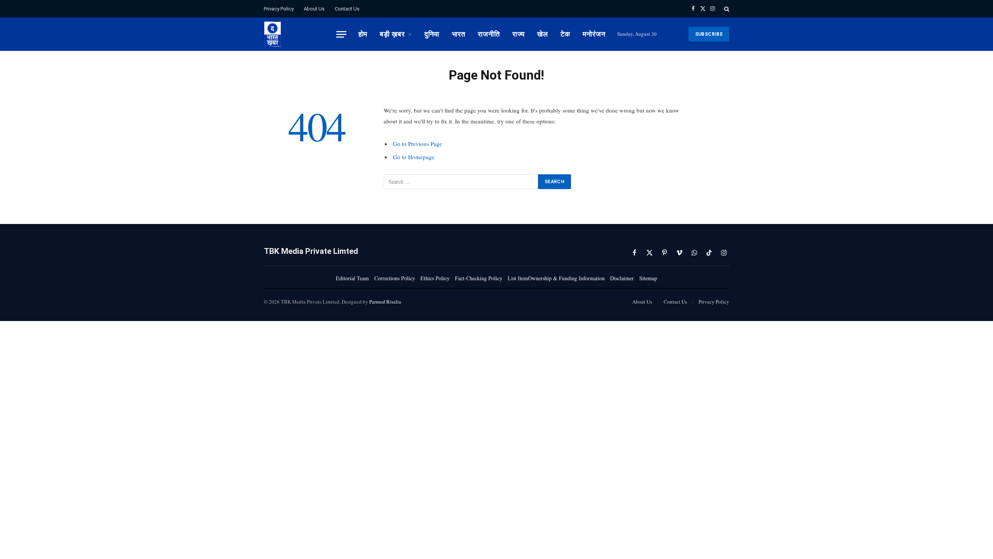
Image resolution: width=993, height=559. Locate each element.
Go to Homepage (413, 157)
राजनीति (489, 34)
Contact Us (347, 9)
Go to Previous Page (417, 144)
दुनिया (432, 34)
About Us (314, 9)
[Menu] (341, 34)
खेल (542, 34)
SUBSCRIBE (709, 34)
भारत (458, 34)
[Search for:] (461, 181)
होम (363, 34)
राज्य (518, 34)
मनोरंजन (594, 34)
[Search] (726, 8)
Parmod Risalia (385, 301)
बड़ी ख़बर (392, 34)
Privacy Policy (279, 9)
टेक (565, 34)
